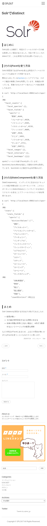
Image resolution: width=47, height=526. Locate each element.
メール (5, 374)
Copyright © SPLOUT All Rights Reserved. (23, 521)
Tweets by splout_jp (23, 511)
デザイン (5, 487)
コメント (5, 380)
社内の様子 (5, 482)
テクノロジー (36, 338)
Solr (44, 338)
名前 (4, 368)
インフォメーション (9, 480)
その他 (4, 490)
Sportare (21, 78)
